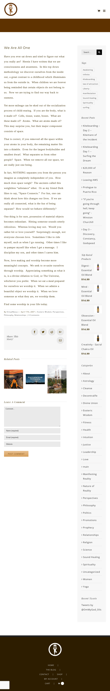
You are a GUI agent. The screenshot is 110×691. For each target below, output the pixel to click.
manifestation (89, 93)
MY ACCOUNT (51, 679)
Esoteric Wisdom (44, 312)
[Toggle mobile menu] (104, 10)
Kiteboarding (89, 79)
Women (87, 579)
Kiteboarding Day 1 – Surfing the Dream (90, 153)
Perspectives (58, 312)
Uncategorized (91, 571)
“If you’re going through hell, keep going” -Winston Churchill (91, 211)
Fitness (87, 422)
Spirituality (88, 103)
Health (87, 429)
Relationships (20, 315)
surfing (86, 107)
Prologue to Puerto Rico (90, 189)
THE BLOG (51, 669)
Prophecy (88, 527)
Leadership (89, 451)
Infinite (86, 74)
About (86, 373)
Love (86, 459)
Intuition (88, 437)
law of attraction (90, 84)
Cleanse (87, 388)
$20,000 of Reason (89, 170)
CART (47, 683)
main (86, 466)
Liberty (86, 88)
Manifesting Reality (90, 476)
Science (87, 549)
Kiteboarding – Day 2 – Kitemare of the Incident (91, 132)
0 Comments (34, 315)
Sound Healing (89, 98)
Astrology (88, 380)
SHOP (60, 674)
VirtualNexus (12, 312)
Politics (87, 512)
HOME (51, 665)
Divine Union (90, 403)
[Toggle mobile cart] (99, 10)
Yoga (86, 586)
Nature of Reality (88, 488)
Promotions (90, 520)
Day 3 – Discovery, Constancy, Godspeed (89, 236)
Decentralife (90, 395)
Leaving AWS (90, 179)
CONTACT (44, 674)
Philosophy (8, 315)
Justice (87, 444)
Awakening (88, 70)
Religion (87, 542)
